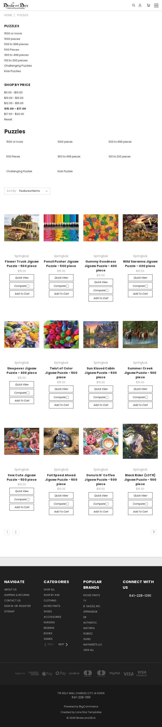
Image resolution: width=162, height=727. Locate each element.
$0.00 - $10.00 (13, 92)
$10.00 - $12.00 (13, 98)
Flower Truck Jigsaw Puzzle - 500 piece (22, 263)
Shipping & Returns (17, 595)
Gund (86, 639)
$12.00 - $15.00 (13, 103)
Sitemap (9, 611)
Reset (8, 119)
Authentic (90, 622)
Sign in (9, 606)
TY (84, 600)
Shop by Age (52, 595)
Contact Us (12, 600)
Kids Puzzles (12, 71)
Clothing (50, 600)
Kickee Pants (52, 606)
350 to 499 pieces (16, 55)
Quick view (21, 277)
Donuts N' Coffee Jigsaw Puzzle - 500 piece (101, 479)
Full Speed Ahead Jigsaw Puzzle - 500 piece (61, 479)
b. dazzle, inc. (92, 606)
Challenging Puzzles (18, 66)
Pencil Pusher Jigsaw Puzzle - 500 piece (61, 263)
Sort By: (12, 191)
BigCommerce (88, 706)
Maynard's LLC (92, 644)
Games (48, 639)
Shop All (49, 589)
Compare (20, 286)
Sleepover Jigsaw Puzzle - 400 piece (22, 370)
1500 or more (13, 33)
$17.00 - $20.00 (14, 114)
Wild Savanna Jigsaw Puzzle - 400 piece (140, 263)
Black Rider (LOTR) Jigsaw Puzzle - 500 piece (140, 479)
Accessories (52, 617)
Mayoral (89, 628)
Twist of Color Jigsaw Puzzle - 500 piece (61, 372)
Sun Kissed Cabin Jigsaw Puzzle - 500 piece (101, 372)
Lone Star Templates (89, 712)
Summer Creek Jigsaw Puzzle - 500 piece (140, 372)
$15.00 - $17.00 (15, 109)
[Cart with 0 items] (148, 5)
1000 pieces (12, 39)
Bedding (49, 628)
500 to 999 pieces (16, 44)
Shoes (48, 611)
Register (25, 606)
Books (48, 633)
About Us (10, 589)
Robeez (88, 633)
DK (84, 617)
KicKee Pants (91, 595)
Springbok (90, 611)
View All (88, 650)
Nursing (49, 622)
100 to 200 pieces (16, 60)
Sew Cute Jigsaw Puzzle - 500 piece (22, 477)
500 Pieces (11, 50)
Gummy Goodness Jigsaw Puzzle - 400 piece (101, 265)
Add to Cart (22, 293)
